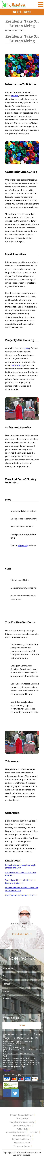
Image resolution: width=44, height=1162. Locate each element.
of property (23, 545)
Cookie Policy (22, 1118)
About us (34, 1132)
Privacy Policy (22, 1129)
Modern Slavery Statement (21, 1115)
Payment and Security (21, 1139)
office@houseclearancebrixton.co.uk (18, 1053)
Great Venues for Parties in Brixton (20, 895)
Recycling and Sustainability (22, 1122)
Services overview (22, 1142)
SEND (22, 1025)
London (14, 95)
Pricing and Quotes (22, 1146)
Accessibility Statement (16, 1132)
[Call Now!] (24, 12)
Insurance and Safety (22, 1136)
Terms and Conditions (21, 1125)
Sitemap (6, 1070)
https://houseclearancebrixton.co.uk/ (19, 1058)
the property (17, 365)
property (26, 348)
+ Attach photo (11, 1017)
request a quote (22, 934)
